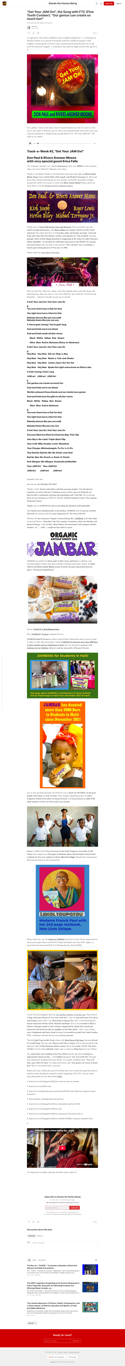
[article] (62, 1271)
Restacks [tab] (40, 1236)
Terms (65, 1352)
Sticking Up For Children (37, 648)
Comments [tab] (31, 1236)
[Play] (30, 143)
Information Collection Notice (62, 1214)
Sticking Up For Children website (59, 185)
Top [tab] (29, 1260)
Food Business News (51, 629)
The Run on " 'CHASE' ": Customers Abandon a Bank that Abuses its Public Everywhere (52, 1266)
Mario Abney (60, 230)
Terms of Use (72, 1212)
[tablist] (35, 1236)
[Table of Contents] (2, 683)
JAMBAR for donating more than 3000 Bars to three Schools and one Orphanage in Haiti (62, 643)
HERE (59, 1076)
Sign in (118, 3)
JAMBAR (79, 518)
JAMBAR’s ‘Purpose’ (40, 634)
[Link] (24, 151)
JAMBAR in (38, 629)
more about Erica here (50, 252)
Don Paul (34, 26)
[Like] (29, 33)
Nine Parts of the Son (74, 1040)
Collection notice (74, 1352)
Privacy (60, 1352)
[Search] (97, 3)
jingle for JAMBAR (56, 939)
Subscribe (108, 3)
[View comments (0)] (34, 33)
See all (31, 1323)
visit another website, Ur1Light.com (70, 1014)
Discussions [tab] (42, 1260)
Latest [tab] (34, 1260)
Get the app (72, 1357)
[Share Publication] (101, 3)
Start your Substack (57, 1357)
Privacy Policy (77, 1214)
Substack (53, 1362)
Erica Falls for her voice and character (55, 227)
